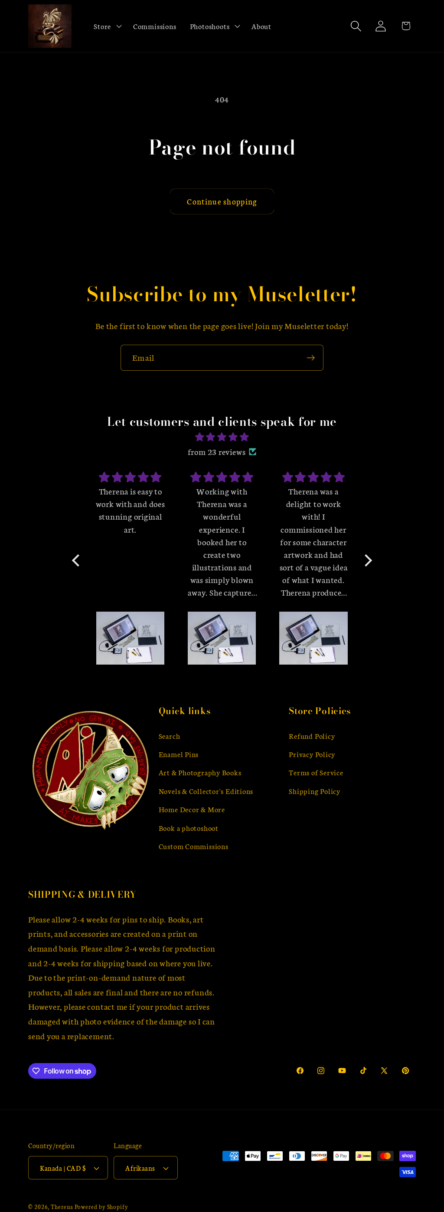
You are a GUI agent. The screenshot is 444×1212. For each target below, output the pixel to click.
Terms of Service (316, 772)
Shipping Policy (314, 791)
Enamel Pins (179, 754)
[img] (222, 437)
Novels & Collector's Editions (206, 791)
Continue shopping (222, 201)
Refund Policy (312, 736)
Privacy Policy (312, 754)
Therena (62, 1206)
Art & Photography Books (200, 772)
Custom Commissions (194, 846)
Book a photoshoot (189, 828)
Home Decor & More (192, 809)
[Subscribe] (310, 358)
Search (169, 736)
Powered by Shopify (101, 1206)
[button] (107, 26)
